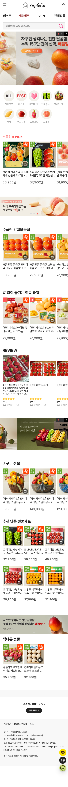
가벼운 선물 (46, 104)
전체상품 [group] (59, 16)
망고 (9, 122)
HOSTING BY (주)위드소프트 (15, 750)
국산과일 (21, 122)
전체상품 (9, 104)
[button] (31, 213)
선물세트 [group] (23, 16)
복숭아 (46, 122)
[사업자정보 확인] (36, 735)
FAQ (32, 724)
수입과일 (34, 122)
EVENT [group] (41, 16)
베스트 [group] (7, 16)
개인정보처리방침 (20, 724)
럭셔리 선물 (59, 104)
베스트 (21, 104)
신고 (17, 405)
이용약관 (6, 724)
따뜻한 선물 (34, 104)
